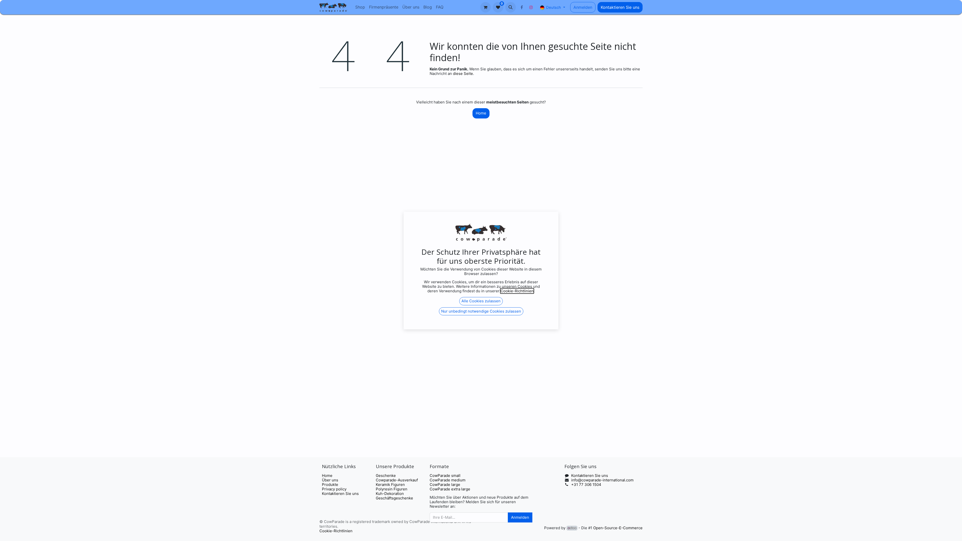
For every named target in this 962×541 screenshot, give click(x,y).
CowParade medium (447, 480)
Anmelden (582, 7)
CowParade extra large (450, 489)
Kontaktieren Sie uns (620, 7)
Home (481, 113)
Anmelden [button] (520, 517)
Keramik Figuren (390, 484)
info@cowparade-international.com (602, 480)
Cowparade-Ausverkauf (397, 480)
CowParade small (445, 475)
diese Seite (463, 73)
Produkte (330, 484)
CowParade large (445, 484)
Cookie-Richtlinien (335, 530)
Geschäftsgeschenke (394, 498)
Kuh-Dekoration (390, 493)
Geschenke (386, 475)
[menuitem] (360, 7)
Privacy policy (334, 489)
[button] (510, 7)
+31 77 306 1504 (586, 484)
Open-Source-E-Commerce (618, 527)
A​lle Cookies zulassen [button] (481, 301)
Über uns (330, 480)
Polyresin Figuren (391, 489)
